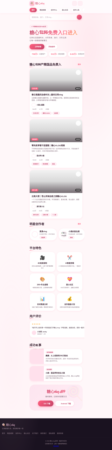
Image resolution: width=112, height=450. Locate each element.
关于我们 (35, 433)
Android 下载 (66, 404)
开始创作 (51, 47)
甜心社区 (65, 10)
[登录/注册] (80, 3)
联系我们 (43, 433)
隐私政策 (52, 433)
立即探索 (38, 47)
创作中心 (54, 10)
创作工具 (76, 10)
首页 (33, 10)
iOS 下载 (47, 404)
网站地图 (56, 446)
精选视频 (43, 10)
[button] (56, 92)
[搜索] (74, 3)
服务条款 (60, 433)
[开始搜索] (79, 17)
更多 (79, 64)
